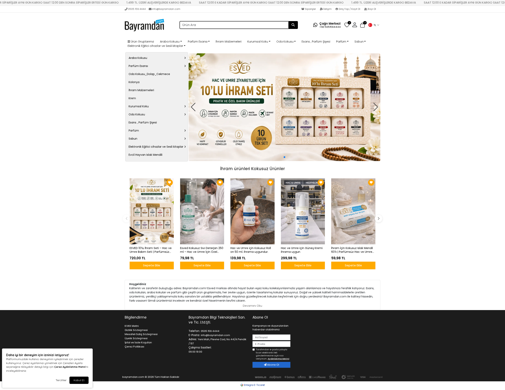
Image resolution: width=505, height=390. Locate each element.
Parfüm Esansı (198, 42)
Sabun (359, 42)
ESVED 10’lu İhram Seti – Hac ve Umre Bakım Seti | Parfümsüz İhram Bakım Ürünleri (151, 250)
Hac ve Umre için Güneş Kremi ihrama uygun (302, 250)
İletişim (327, 9)
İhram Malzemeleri (228, 42)
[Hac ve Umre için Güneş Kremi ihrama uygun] (303, 211)
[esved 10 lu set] (284, 107)
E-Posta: (194, 335)
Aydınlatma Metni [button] (278, 358)
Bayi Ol (372, 9)
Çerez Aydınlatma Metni (69, 366)
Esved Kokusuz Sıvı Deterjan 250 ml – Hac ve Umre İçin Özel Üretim (201, 250)
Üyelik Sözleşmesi (136, 338)
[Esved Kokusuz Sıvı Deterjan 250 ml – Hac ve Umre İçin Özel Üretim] (202, 211)
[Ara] (293, 25)
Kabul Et (79, 380)
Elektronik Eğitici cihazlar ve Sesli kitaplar (155, 46)
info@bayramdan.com (166, 9)
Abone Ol (273, 365)
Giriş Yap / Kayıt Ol (349, 9)
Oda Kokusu (285, 42)
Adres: (193, 339)
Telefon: (194, 331)
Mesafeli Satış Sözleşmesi (141, 334)
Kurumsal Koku (257, 42)
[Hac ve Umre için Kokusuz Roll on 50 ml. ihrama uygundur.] (252, 211)
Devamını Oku (252, 306)
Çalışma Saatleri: (200, 347)
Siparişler (310, 9)
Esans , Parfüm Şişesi (316, 42)
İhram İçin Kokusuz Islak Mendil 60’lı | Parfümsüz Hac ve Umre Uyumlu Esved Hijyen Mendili (352, 250)
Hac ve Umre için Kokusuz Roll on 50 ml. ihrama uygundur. (250, 250)
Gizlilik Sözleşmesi (136, 330)
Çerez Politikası (134, 346)
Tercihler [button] (61, 380)
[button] (373, 25)
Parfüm (341, 42)
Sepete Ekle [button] (151, 265)
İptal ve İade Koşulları (138, 342)
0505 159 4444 (137, 9)
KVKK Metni (132, 326)
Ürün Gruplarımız (142, 42)
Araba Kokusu (170, 42)
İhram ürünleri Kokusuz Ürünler (252, 168)
